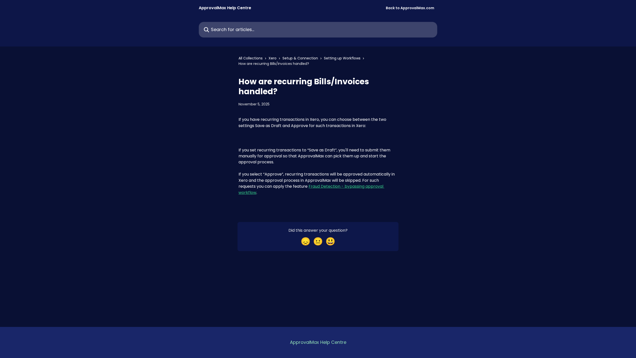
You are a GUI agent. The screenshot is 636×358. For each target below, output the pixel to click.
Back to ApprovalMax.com (410, 8)
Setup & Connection (300, 58)
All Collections (250, 58)
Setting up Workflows (342, 58)
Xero (273, 58)
